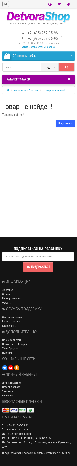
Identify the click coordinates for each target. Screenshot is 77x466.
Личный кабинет (12, 383)
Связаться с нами (12, 317)
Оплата (6, 294)
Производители (11, 340)
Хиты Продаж (10, 348)
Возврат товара (11, 321)
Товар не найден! (54, 90)
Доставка (7, 290)
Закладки (7, 391)
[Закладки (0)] (59, 4)
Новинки (7, 353)
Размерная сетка (12, 298)
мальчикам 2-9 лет (26, 90)
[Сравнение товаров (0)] (50, 4)
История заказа (11, 387)
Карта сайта (9, 325)
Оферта (6, 302)
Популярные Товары (14, 344)
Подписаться (40, 267)
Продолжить (65, 123)
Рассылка (7, 395)
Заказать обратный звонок (40, 47)
